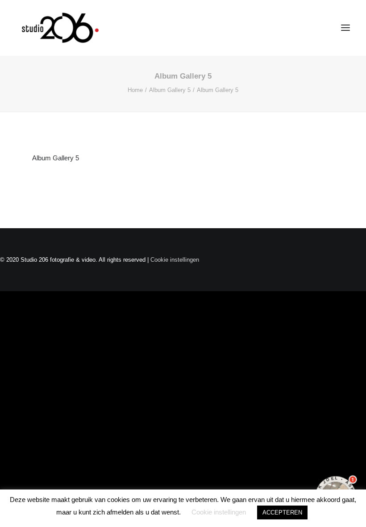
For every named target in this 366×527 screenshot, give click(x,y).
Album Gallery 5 (170, 90)
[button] (345, 27)
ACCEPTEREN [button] (282, 512)
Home (135, 90)
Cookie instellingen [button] (174, 259)
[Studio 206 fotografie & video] (60, 27)
